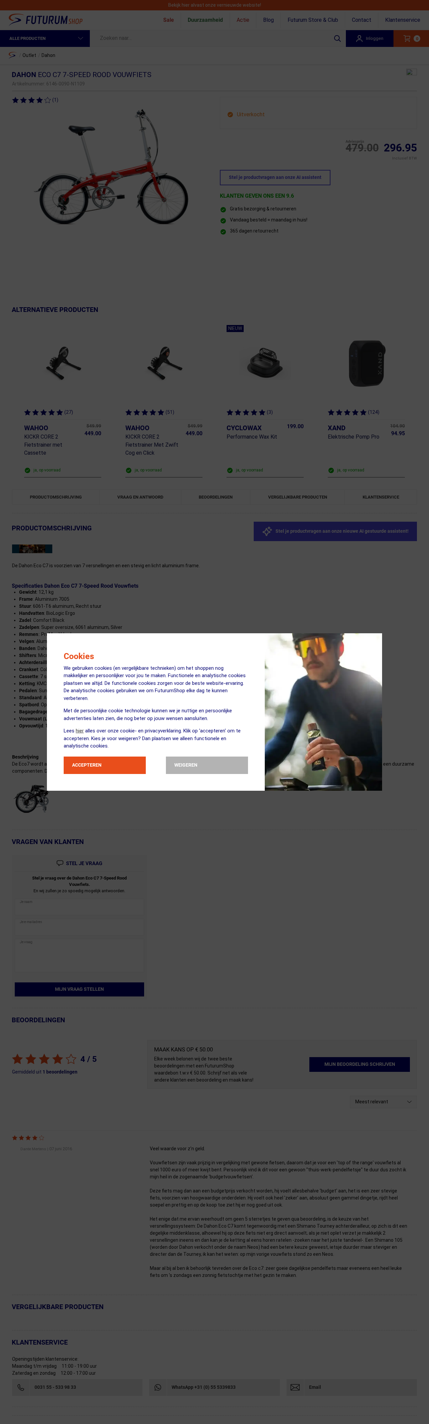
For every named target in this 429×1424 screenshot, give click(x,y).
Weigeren (185, 765)
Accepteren (87, 765)
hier (80, 731)
